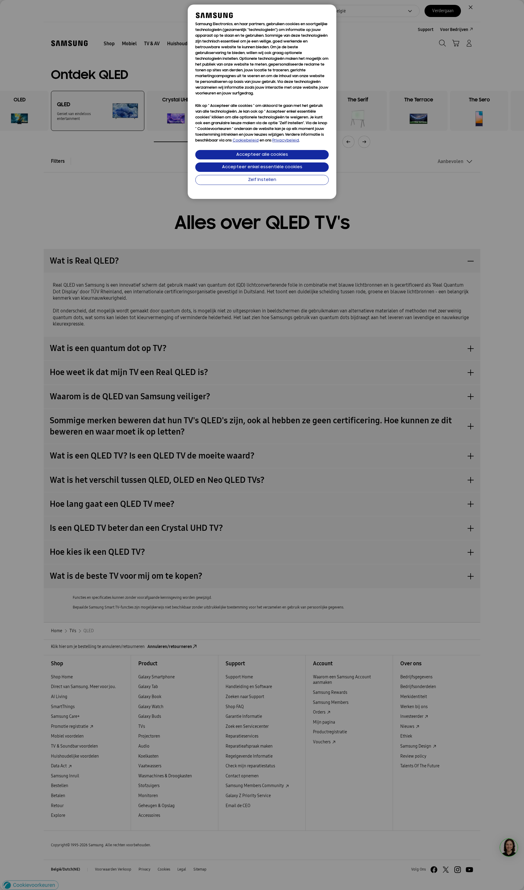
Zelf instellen (262, 180)
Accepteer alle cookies (262, 154)
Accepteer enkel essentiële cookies (262, 167)
